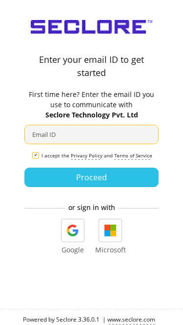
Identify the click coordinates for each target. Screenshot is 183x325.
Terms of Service (133, 155)
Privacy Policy (86, 155)
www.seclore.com (131, 319)
